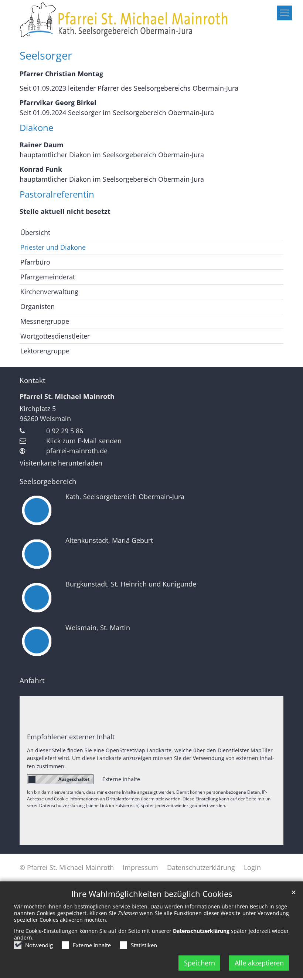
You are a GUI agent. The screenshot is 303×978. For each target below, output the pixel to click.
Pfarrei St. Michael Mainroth (67, 396)
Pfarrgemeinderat (47, 276)
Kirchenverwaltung (49, 291)
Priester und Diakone (53, 247)
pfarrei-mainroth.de (77, 450)
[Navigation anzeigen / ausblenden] (284, 13)
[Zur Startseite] (151, 20)
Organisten (37, 306)
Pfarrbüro (35, 262)
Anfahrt (32, 680)
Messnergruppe (44, 321)
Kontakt (32, 380)
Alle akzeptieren (259, 962)
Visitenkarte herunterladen (61, 462)
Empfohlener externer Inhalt (71, 736)
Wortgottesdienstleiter (55, 336)
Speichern (199, 962)
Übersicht (35, 232)
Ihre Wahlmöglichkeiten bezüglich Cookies (151, 894)
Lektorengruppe (44, 350)
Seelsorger (46, 55)
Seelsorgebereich (48, 481)
